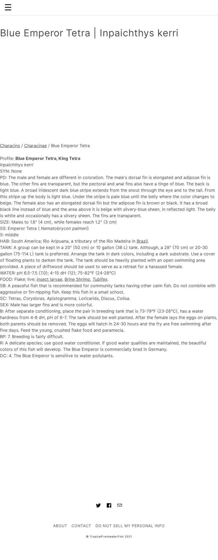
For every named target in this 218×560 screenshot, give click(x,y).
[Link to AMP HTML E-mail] (119, 506)
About (60, 525)
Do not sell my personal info (130, 525)
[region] (109, 92)
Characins (10, 145)
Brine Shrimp (77, 279)
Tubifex (100, 279)
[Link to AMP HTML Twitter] (98, 506)
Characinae (35, 145)
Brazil (142, 241)
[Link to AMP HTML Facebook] (109, 506)
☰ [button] (8, 7)
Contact (81, 525)
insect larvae (49, 279)
